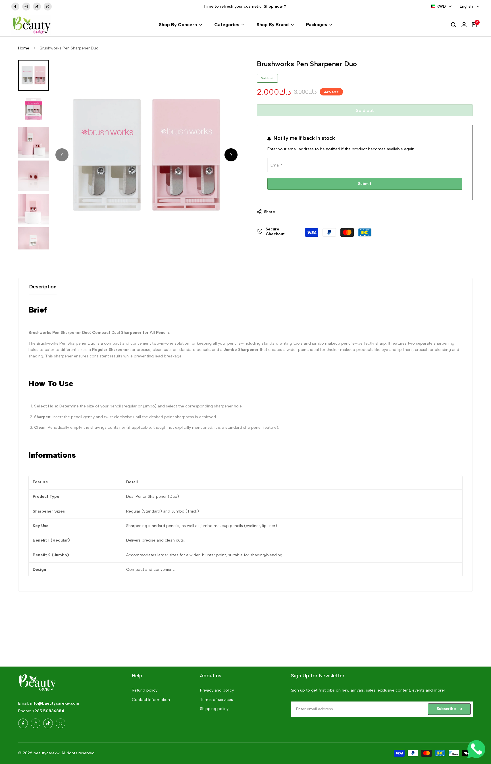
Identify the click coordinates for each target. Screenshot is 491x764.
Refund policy (144, 690)
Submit (364, 183)
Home (23, 48)
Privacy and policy (217, 690)
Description (43, 287)
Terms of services (216, 699)
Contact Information (151, 699)
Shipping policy (214, 708)
